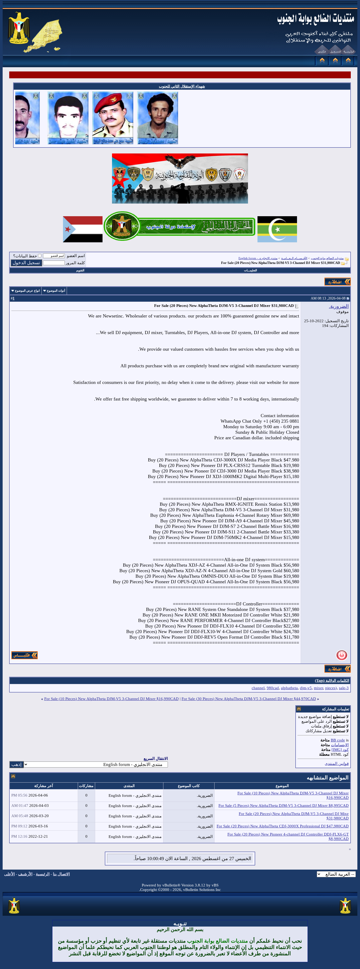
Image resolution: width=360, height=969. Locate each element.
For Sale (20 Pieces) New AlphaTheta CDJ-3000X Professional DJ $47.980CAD (283, 826)
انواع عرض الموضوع (27, 290)
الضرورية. (339, 306)
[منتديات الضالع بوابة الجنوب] (14, 914)
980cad (273, 688)
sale (342, 688)
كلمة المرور (75, 263)
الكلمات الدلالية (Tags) (332, 681)
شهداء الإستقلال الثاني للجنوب (182, 86)
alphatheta (289, 688)
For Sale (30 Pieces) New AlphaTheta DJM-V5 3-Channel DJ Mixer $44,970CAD (249, 699)
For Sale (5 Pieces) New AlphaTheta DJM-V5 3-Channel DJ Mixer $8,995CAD (283, 805)
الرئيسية (43, 874)
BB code (338, 740)
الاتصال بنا (61, 874)
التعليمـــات (250, 270)
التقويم (80, 270)
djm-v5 (306, 688)
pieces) (331, 688)
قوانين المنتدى (337, 763)
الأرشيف (25, 874)
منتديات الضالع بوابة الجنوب (327, 258)
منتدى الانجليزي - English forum (258, 258)
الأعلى (9, 874)
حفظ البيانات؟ (25, 256)
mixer (318, 688)
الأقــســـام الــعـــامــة (294, 258)
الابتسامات (340, 745)
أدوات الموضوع (56, 290)
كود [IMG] (340, 750)
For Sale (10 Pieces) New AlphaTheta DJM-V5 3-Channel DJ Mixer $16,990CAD (111, 699)
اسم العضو (76, 256)
